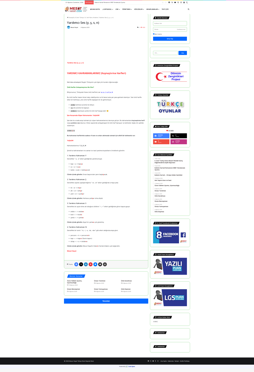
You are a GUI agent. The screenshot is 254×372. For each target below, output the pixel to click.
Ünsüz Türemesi (99, 281)
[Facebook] (76, 264)
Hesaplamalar (152, 9)
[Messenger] (95, 264)
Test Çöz (165, 9)
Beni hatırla (158, 34)
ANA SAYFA (96, 9)
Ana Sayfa (164, 361)
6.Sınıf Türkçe (79, 17)
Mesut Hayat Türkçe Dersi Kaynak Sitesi (81, 361)
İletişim (177, 361)
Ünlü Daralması (126, 281)
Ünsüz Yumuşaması (101, 289)
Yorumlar (106, 301)
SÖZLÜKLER (138, 9)
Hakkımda (171, 361)
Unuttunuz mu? (181, 29)
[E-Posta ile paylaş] (100, 264)
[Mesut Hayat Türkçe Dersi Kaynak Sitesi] (76, 9)
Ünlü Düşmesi (125, 289)
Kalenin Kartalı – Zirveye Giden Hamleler (107, 2)
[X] (81, 264)
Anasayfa (71, 17)
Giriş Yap (170, 39)
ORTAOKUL (108, 9)
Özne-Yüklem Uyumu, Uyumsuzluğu (74, 282)
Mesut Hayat (74, 27)
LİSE (116, 9)
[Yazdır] (105, 264)
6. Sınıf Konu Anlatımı (91, 17)
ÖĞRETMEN (126, 9)
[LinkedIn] (86, 264)
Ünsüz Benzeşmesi (73, 289)
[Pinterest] (91, 264)
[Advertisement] (106, 45)
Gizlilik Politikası (185, 361)
